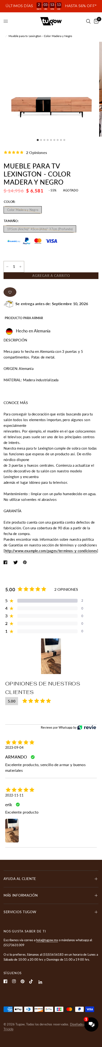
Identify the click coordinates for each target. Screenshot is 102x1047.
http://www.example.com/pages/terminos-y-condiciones (51, 551)
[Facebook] (5, 981)
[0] (95, 21)
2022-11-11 (14, 795)
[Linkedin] (40, 982)
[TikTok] (31, 981)
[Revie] (87, 727)
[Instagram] (14, 981)
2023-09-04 (14, 747)
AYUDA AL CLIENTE (20, 879)
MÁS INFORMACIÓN (21, 895)
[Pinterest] (22, 981)
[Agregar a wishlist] (10, 292)
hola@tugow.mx (47, 940)
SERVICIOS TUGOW (20, 912)
